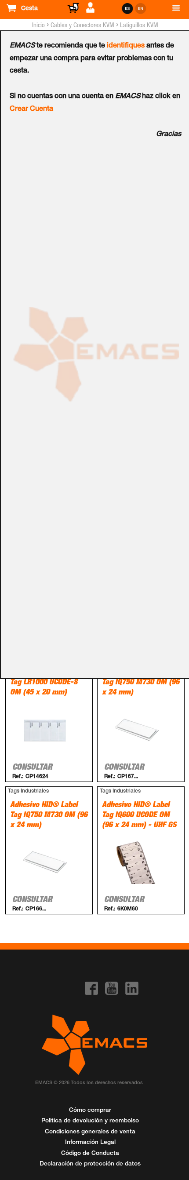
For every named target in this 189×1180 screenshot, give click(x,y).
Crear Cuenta (31, 109)
